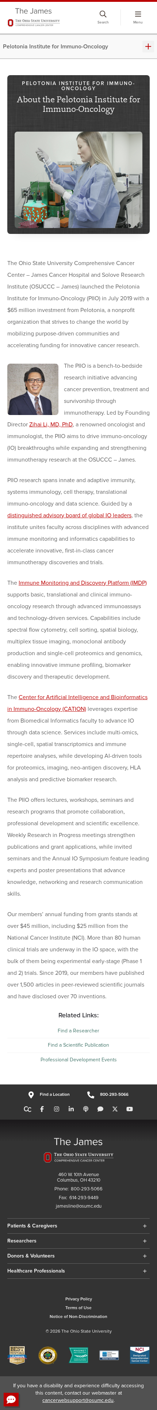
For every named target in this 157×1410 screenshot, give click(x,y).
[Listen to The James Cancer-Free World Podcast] (85, 1109)
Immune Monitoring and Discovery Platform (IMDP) (83, 583)
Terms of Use (78, 1308)
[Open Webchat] (11, 1399)
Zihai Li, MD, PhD (51, 424)
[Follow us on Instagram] (56, 1109)
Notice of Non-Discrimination (78, 1316)
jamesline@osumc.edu (79, 1206)
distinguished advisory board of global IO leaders (69, 515)
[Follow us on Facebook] (42, 1109)
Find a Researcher (78, 1031)
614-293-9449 (84, 1198)
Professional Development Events (79, 1060)
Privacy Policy (78, 1299)
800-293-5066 (114, 1094)
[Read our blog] (100, 1109)
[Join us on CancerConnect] (27, 1109)
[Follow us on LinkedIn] (71, 1109)
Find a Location (54, 1094)
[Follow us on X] (115, 1109)
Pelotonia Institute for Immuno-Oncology (55, 46)
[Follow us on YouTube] (129, 1109)
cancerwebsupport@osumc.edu (78, 1400)
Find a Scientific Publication (78, 1045)
